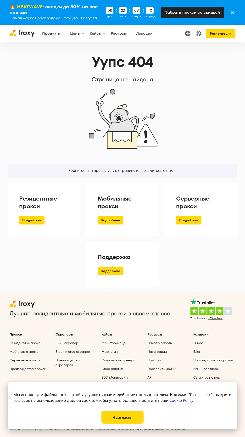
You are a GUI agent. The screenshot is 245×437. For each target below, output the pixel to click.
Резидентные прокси (26, 343)
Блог (196, 351)
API (149, 377)
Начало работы (159, 343)
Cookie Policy (181, 400)
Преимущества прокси (28, 368)
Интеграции (157, 351)
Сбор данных (112, 368)
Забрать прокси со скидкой (192, 12)
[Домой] (22, 35)
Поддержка (110, 271)
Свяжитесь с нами (208, 377)
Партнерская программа (213, 360)
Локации (154, 360)
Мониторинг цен (114, 343)
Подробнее (31, 220)
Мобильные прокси (25, 351)
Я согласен (122, 417)
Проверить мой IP (161, 368)
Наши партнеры (206, 368)
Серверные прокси (25, 360)
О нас (198, 343)
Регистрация (221, 33)
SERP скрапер (67, 343)
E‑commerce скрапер (73, 351)
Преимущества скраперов (68, 362)
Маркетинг (110, 351)
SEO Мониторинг (115, 377)
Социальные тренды (117, 360)
